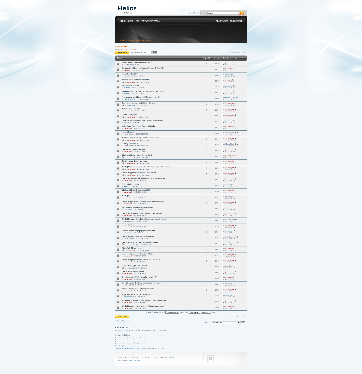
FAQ (137, 21)
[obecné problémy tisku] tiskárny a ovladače (138, 289)
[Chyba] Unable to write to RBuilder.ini (136, 295)
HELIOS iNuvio (126, 21)
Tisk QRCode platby (129, 115)
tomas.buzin (128, 209)
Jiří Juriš (126, 186)
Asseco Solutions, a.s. (136, 360)
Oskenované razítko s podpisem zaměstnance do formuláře (143, 68)
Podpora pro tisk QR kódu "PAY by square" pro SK (141, 97)
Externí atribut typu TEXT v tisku (134, 266)
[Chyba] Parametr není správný (133, 196)
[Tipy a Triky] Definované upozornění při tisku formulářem (143, 178)
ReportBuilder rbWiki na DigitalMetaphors (137, 207)
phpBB (127, 357)
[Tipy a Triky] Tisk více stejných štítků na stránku (140, 242)
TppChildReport (128, 132)
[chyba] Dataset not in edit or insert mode (137, 62)
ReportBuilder (146, 40)
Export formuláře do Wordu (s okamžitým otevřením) (141, 283)
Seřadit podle (184, 312)
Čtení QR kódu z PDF (130, 74)
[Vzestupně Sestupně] (208, 312)
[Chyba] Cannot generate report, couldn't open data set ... (143, 306)
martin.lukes (128, 76)
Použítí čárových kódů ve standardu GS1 (136, 80)
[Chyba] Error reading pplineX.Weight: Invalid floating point (144, 300)
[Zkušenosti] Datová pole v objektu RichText (138, 155)
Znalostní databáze (134, 40)
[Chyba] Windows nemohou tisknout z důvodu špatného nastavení (146, 167)
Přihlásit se (236, 21)
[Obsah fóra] (127, 10)
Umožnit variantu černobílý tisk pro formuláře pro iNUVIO (143, 91)
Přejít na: (207, 322)
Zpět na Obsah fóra (123, 321)
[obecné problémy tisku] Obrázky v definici (137, 254)
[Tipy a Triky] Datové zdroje (132, 248)
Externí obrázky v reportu (131, 184)
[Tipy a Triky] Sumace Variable (133, 271)
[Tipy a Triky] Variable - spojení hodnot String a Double (142, 213)
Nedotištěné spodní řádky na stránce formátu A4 (139, 277)
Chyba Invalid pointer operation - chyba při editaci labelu (142, 120)
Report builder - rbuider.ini (131, 86)
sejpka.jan (127, 87)
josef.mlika (130, 105)
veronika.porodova (130, 99)
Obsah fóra (123, 40)
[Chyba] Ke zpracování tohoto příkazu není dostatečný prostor (144, 219)
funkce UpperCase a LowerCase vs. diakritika (138, 126)
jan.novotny (128, 233)
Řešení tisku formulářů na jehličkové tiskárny (138, 103)
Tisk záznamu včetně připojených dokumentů (138, 231)
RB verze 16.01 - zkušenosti (131, 109)
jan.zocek (228, 63)
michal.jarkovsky (132, 245)
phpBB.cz (172, 357)
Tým (116, 348)
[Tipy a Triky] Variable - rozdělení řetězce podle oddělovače (143, 202)
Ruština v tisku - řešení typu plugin (134, 161)
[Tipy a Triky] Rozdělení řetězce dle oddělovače (138, 236)
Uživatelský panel (150, 21)
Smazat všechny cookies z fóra (129, 348)
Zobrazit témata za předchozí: (155, 312)
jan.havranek (131, 82)
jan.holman (127, 122)
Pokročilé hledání (195, 13)
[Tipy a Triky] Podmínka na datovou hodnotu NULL (141, 260)
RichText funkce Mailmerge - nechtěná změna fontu (140, 138)
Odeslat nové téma (121, 52)
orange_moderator (130, 49)
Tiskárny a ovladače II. (130, 144)
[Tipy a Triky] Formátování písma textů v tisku (139, 173)
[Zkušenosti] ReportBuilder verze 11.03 (136, 190)
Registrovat (222, 21)
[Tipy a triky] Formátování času (133, 149)
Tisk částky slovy (128, 225)
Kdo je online (121, 327)
